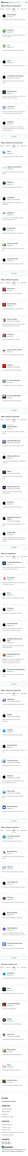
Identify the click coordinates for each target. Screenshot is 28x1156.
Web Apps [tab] (23, 9)
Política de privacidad (6, 1124)
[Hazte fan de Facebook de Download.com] (3, 1143)
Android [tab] (8, 9)
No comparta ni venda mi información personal (12, 1132)
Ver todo (14, 136)
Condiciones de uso (6, 1127)
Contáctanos (5, 1114)
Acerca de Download (6, 1109)
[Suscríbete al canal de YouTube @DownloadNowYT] (9, 1143)
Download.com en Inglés (7, 1116)
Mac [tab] (14, 9)
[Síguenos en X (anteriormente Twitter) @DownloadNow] (6, 1143)
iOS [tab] (18, 9)
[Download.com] (5, 2)
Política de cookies (6, 1129)
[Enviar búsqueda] (10, 2)
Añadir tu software (6, 1111)
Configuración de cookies (8, 1135)
